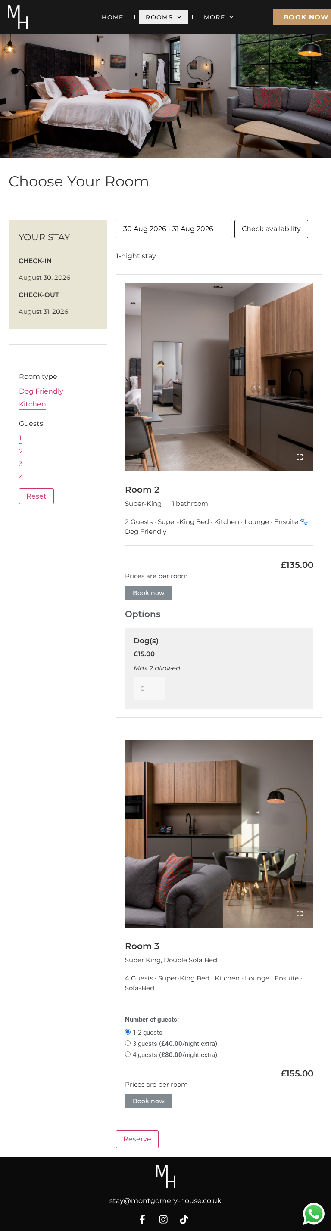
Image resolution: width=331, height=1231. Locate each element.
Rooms (159, 17)
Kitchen (32, 404)
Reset (36, 496)
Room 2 (142, 489)
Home (112, 17)
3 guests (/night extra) (175, 1043)
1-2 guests (147, 1032)
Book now (149, 593)
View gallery (299, 457)
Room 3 (142, 946)
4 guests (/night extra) (175, 1054)
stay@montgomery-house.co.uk (165, 1201)
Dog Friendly (41, 391)
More (214, 17)
